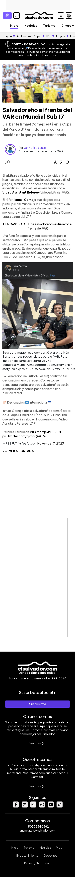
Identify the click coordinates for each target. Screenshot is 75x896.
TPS (48, 36)
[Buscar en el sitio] (16, 15)
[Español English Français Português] (69, 15)
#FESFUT (54, 432)
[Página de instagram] (33, 806)
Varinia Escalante (35, 147)
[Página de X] (24, 806)
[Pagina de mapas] (61, 15)
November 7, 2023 (50, 443)
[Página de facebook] (15, 806)
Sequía (7, 36)
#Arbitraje (39, 432)
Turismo (49, 25)
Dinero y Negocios (36, 863)
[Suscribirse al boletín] (7, 15)
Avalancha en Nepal (29, 36)
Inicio (14, 25)
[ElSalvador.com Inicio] (39, 15)
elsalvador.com (15, 51)
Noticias (30, 25)
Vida (59, 847)
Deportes (50, 855)
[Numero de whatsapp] (42, 806)
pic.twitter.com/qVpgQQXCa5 (24, 436)
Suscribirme (37, 704)
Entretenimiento (27, 855)
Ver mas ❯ (36, 743)
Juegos (60, 36)
